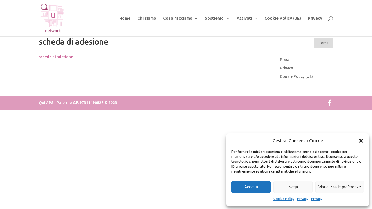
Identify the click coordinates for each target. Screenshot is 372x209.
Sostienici (214, 18)
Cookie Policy (283, 199)
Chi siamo (146, 18)
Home (124, 18)
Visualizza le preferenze (339, 187)
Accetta (251, 187)
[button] (361, 140)
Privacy (302, 199)
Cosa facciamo (178, 18)
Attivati (244, 18)
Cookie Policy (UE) (282, 18)
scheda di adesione (56, 57)
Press (284, 59)
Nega (293, 187)
